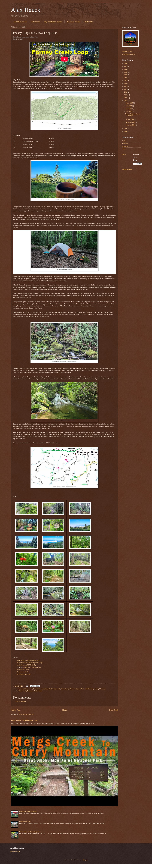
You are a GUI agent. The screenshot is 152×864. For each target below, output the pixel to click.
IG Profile (88, 21)
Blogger (85, 860)
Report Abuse (127, 169)
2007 (125, 66)
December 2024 (131, 125)
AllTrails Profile (73, 21)
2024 (125, 100)
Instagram (125, 146)
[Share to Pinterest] (39, 686)
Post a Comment (21, 701)
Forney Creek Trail (34, 689)
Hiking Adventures (100, 689)
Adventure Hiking (23, 689)
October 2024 (130, 119)
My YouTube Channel (53, 21)
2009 (125, 72)
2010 (125, 75)
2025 (125, 128)
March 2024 (129, 103)
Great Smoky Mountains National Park (28, 660)
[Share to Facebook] (37, 686)
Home (64, 710)
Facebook (125, 143)
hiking (92, 689)
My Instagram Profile (23, 672)
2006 (125, 63)
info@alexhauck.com (128, 54)
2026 (125, 131)
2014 (125, 83)
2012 (125, 78)
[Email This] (31, 686)
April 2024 (129, 106)
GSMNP (87, 689)
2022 (125, 95)
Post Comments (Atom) (26, 714)
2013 (125, 80)
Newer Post (15, 710)
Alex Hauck (25, 9)
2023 (125, 98)
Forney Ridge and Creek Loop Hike (29, 832)
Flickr (123, 149)
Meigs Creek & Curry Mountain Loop (24, 720)
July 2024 (129, 111)
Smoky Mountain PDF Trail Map (26, 665)
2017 (125, 89)
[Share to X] (35, 686)
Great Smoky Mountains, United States (30, 691)
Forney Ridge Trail (46, 689)
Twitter (124, 141)
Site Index (35, 21)
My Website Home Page (24, 674)
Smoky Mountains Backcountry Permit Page (29, 663)
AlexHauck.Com (20, 21)
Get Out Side (56, 689)
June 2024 (129, 109)
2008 (125, 69)
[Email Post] (27, 686)
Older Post (113, 710)
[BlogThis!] (33, 686)
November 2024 (131, 122)
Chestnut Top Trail (24, 821)
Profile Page (26, 667)
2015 (125, 86)
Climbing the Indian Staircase (28, 811)
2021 (125, 92)
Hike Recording (36, 667)
